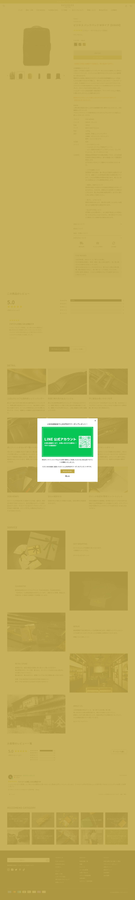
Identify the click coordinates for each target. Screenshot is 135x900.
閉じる (67, 476)
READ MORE (67, 471)
